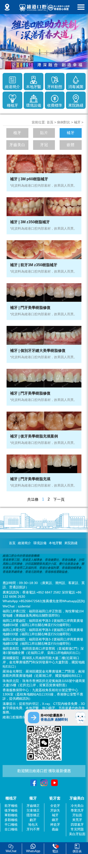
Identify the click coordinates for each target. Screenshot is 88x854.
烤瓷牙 (55, 824)
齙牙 (33, 820)
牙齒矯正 (33, 806)
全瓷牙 (55, 806)
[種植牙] (12, 98)
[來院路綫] (76, 98)
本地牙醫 (55, 543)
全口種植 (11, 829)
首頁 (12, 543)
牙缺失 (55, 810)
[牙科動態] (55, 79)
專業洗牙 (77, 810)
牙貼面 (77, 815)
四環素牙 (77, 824)
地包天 (33, 824)
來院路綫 (70, 543)
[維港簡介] (12, 79)
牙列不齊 (33, 829)
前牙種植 (11, 806)
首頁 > (52, 122)
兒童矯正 (33, 810)
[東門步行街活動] (44, 41)
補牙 (77, 122)
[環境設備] (33, 98)
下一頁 (59, 499)
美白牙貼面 (77, 834)
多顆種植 (11, 820)
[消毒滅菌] (76, 79)
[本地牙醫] (33, 79)
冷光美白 (77, 806)
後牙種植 (11, 810)
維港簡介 (24, 543)
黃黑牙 (77, 820)
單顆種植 (11, 815)
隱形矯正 (33, 815)
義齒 (55, 829)
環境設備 (39, 543)
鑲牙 (55, 820)
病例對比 (63, 122)
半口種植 (11, 824)
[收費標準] (55, 98)
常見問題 (77, 829)
